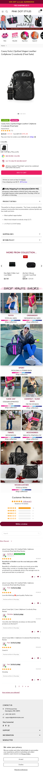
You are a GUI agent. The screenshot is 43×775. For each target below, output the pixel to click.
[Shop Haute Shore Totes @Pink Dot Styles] (11, 303)
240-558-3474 (10, 714)
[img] (6, 559)
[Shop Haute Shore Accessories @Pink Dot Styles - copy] (32, 420)
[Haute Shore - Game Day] (11, 387)
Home (3, 45)
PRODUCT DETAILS (9, 201)
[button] (5, 130)
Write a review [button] (21, 524)
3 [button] (22, 686)
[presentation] (1, 265)
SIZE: (10, 152)
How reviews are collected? (11, 692)
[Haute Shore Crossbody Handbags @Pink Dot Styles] (32, 303)
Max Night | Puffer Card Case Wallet (11, 274)
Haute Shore (5, 128)
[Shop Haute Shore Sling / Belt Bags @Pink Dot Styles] (32, 387)
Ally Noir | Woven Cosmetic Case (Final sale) (29, 275)
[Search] (7, 11)
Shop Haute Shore (21, 288)
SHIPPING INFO (8, 234)
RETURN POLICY (8, 240)
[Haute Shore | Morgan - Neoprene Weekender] (11, 420)
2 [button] (19, 686)
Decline (21, 764)
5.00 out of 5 (27, 501)
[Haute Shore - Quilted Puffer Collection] (21, 462)
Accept (21, 759)
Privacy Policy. (26, 754)
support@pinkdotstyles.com (14, 717)
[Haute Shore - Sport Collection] (21, 344)
